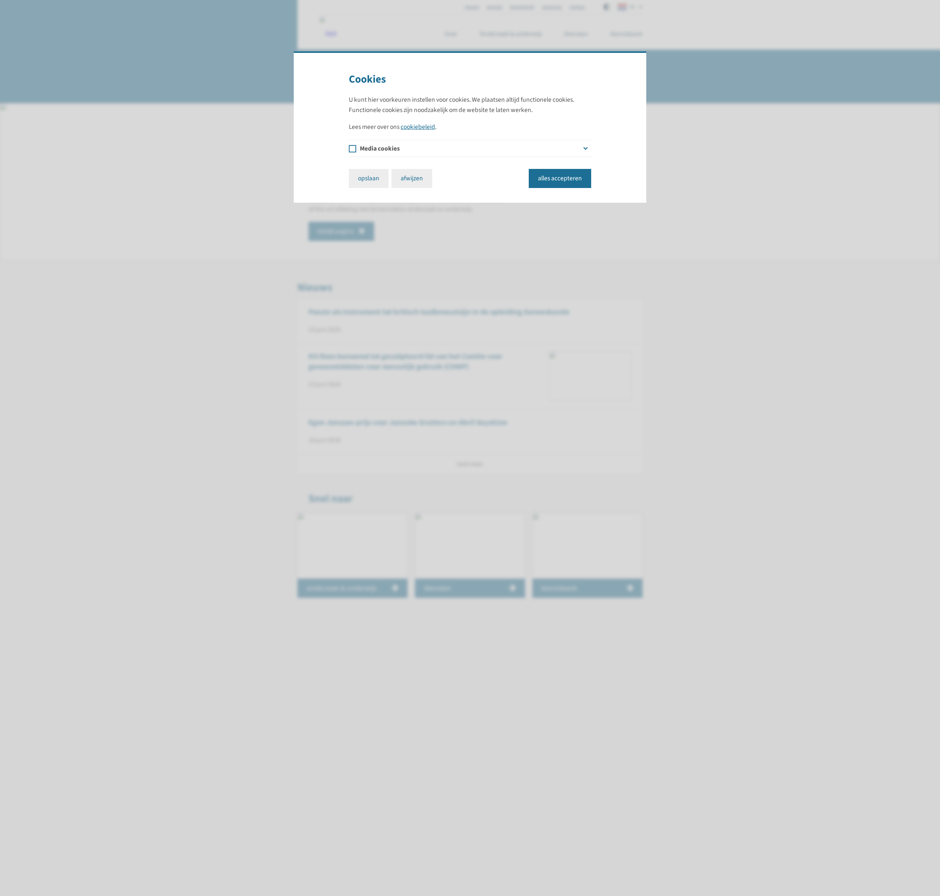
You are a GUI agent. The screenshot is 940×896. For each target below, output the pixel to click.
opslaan (368, 178)
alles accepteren (560, 178)
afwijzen (412, 178)
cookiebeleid (418, 126)
